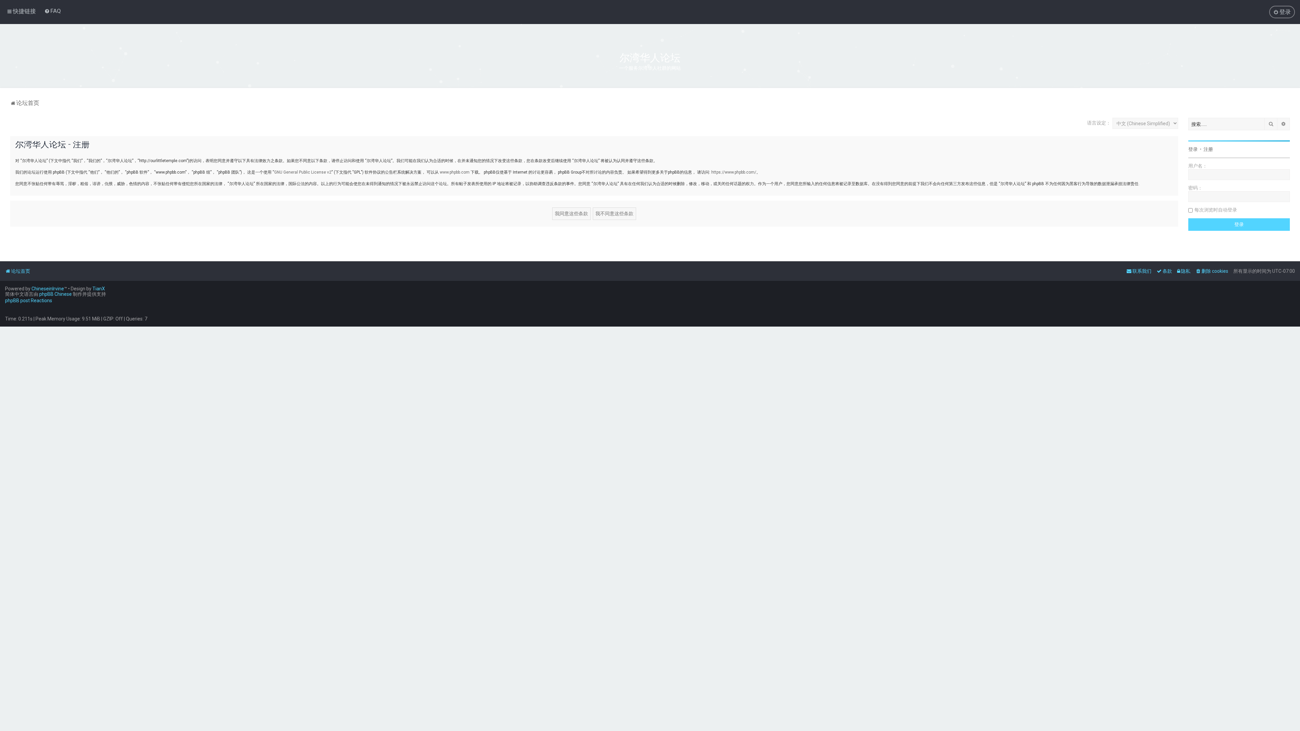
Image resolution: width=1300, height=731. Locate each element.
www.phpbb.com (455, 172)
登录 (1193, 149)
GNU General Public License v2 (302, 172)
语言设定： (1099, 123)
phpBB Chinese (55, 294)
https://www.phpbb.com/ (733, 172)
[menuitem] (53, 11)
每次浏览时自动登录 (1215, 210)
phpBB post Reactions (28, 300)
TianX (98, 288)
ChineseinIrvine (47, 288)
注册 (1208, 149)
